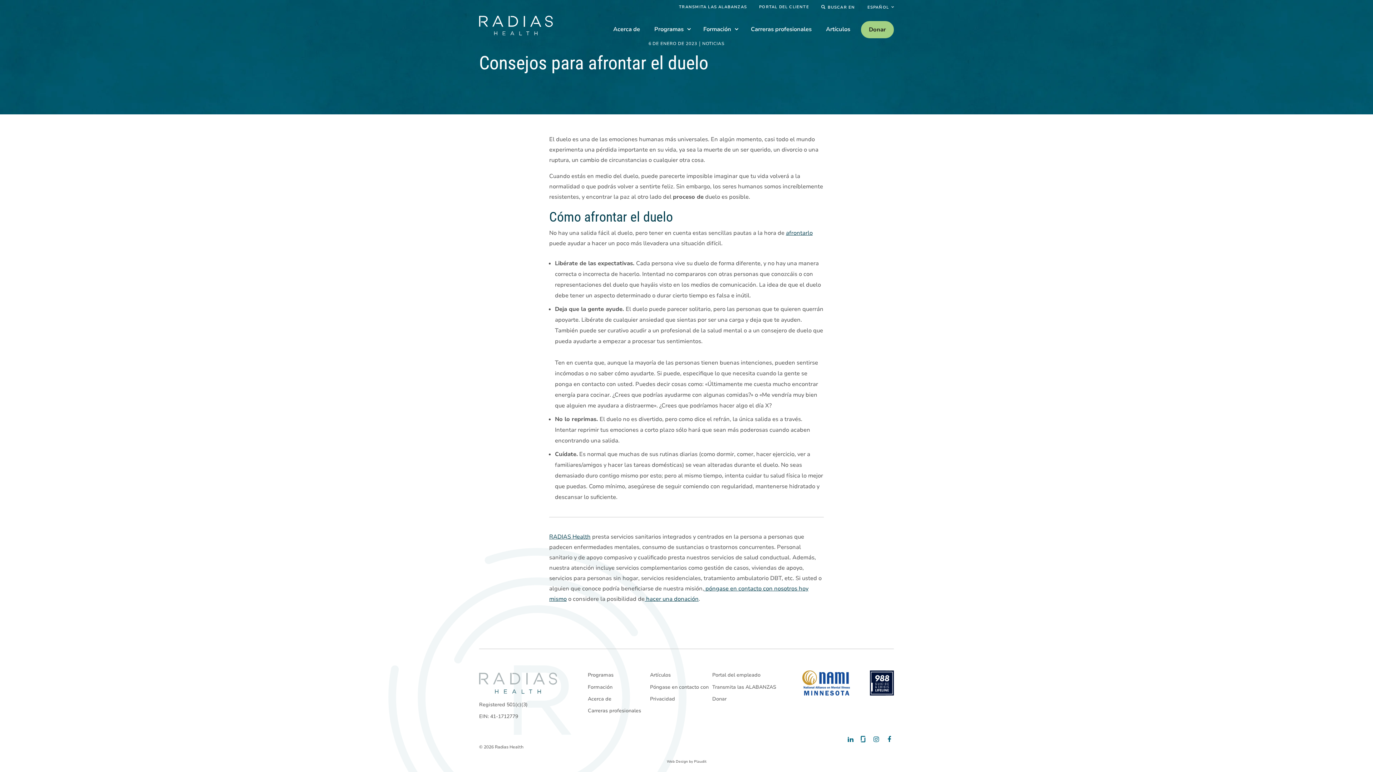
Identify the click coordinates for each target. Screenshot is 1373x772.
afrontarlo (799, 233)
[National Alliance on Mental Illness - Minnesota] (826, 683)
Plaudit (700, 761)
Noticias (713, 43)
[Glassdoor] (862, 739)
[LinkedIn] (850, 739)
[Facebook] (887, 739)
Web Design (677, 761)
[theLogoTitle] (516, 25)
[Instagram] (875, 739)
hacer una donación (672, 599)
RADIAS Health (570, 537)
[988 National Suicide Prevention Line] (882, 683)
